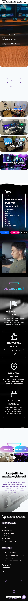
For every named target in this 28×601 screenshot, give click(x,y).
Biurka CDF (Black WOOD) (14, 144)
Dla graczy (14, 166)
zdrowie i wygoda (14, 131)
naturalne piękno (14, 112)
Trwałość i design (14, 149)
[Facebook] (5, 582)
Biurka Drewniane (14, 109)
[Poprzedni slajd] (3, 258)
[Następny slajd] (24, 258)
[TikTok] (23, 582)
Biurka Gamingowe (14, 162)
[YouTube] (14, 591)
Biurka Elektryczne (14, 127)
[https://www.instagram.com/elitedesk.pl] (14, 582)
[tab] (11, 274)
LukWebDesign (14, 598)
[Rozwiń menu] (25, 1)
